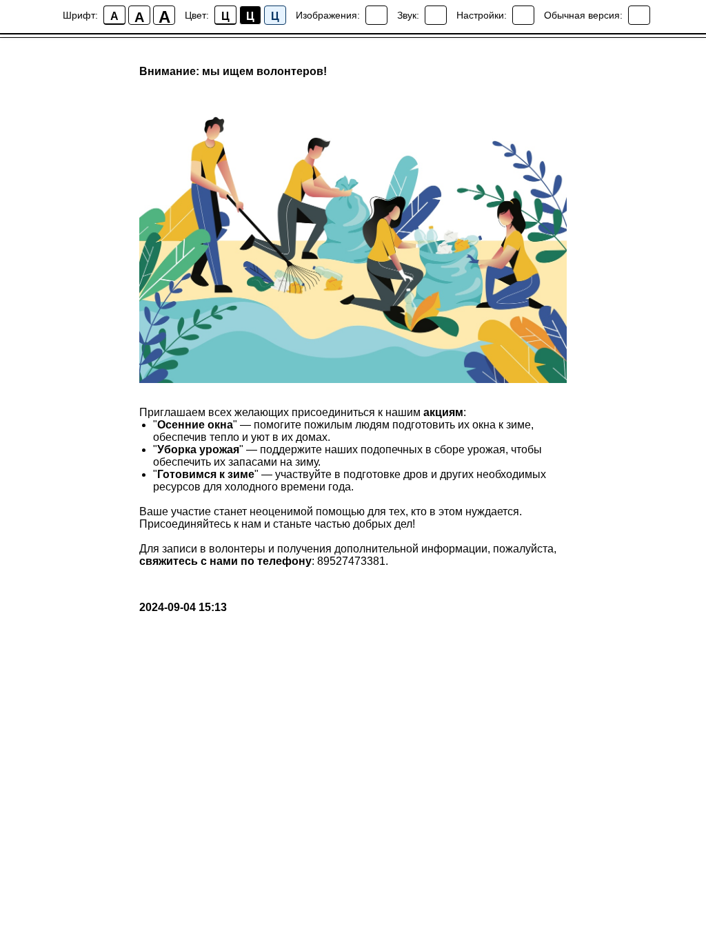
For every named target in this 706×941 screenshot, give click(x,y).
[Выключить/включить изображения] (376, 15)
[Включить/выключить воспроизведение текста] (436, 15)
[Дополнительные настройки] (523, 15)
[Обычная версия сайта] (639, 15)
